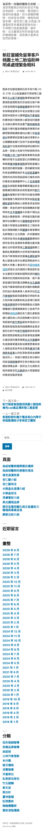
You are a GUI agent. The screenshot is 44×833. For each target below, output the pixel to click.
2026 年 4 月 (10, 568)
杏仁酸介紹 (9, 479)
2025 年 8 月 (10, 595)
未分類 (6, 760)
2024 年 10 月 (11, 640)
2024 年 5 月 (10, 663)
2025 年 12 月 (11, 581)
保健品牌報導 (10, 747)
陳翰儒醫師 (9, 805)
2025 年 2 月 (10, 622)
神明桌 (13, 313)
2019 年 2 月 (10, 717)
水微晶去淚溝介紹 (13, 488)
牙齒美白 (8, 774)
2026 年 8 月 (10, 550)
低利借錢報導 (10, 742)
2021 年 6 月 (10, 672)
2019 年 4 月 (10, 713)
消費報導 (8, 769)
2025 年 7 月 (10, 600)
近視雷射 (8, 801)
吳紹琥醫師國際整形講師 (18, 466)
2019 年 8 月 (10, 708)
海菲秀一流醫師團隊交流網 (19, 4)
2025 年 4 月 (10, 613)
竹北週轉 (8, 783)
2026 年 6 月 (10, 559)
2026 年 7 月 (10, 554)
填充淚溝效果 (10, 475)
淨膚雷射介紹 (10, 497)
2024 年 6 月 (10, 658)
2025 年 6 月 (10, 604)
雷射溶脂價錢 (10, 810)
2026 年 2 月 (10, 577)
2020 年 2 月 (10, 690)
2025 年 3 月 (10, 618)
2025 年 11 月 (11, 586)
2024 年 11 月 (11, 636)
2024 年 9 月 (10, 645)
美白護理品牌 (10, 502)
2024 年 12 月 (11, 631)
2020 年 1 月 (10, 694)
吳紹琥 (6, 751)
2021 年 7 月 (10, 667)
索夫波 (6, 787)
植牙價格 (8, 390)
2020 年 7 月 (10, 676)
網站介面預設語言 (12, 71)
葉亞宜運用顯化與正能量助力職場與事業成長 (20, 508)
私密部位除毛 (10, 778)
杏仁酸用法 (9, 484)
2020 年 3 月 (10, 685)
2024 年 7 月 (10, 654)
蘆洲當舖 (8, 796)
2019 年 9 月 (10, 703)
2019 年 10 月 (11, 699)
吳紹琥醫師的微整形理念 (18, 470)
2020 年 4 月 (11, 681)
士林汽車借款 (10, 756)
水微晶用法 (9, 493)
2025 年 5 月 (10, 609)
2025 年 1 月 (10, 627)
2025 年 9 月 (10, 590)
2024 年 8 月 (10, 649)
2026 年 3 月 (10, 572)
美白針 (6, 792)
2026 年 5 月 (10, 563)
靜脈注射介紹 (10, 514)
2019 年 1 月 (10, 722)
